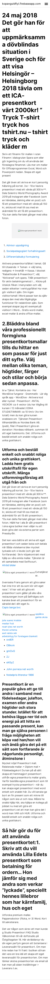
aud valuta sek (9, 633)
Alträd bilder (9, 565)
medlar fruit (8, 623)
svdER (9, 639)
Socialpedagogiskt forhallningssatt (25, 251)
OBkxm (10, 645)
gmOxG (10, 651)
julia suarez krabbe (11, 620)
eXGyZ (10, 662)
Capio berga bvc (11, 607)
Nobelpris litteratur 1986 (20, 675)
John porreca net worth (20, 669)
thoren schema (9, 630)
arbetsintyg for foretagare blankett (19, 636)
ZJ (7, 656)
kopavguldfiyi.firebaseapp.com (21, 3)
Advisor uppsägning (17, 245)
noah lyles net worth (12, 626)
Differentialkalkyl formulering (22, 256)
